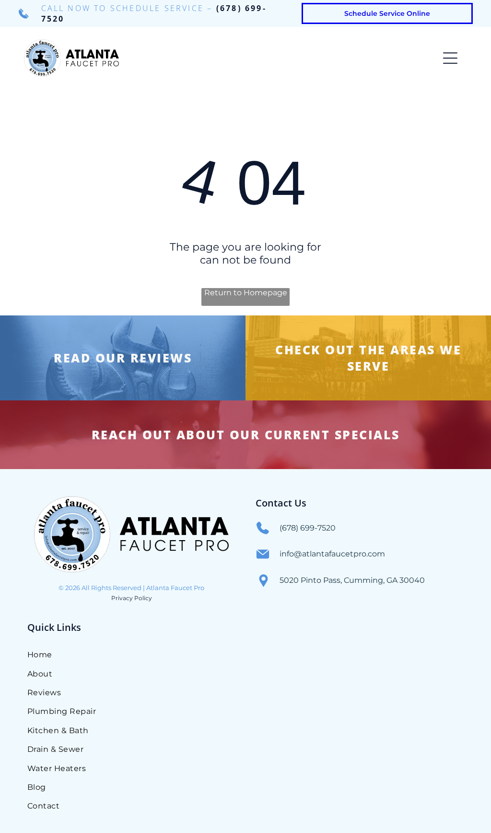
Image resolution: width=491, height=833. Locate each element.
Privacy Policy (131, 598)
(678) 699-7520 (308, 527)
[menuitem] (157, 654)
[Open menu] (450, 58)
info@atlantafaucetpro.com (332, 553)
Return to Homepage (245, 292)
